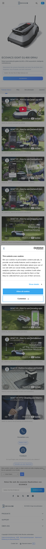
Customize (22, 299)
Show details (34, 284)
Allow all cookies (23, 291)
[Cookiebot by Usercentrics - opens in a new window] (33, 248)
